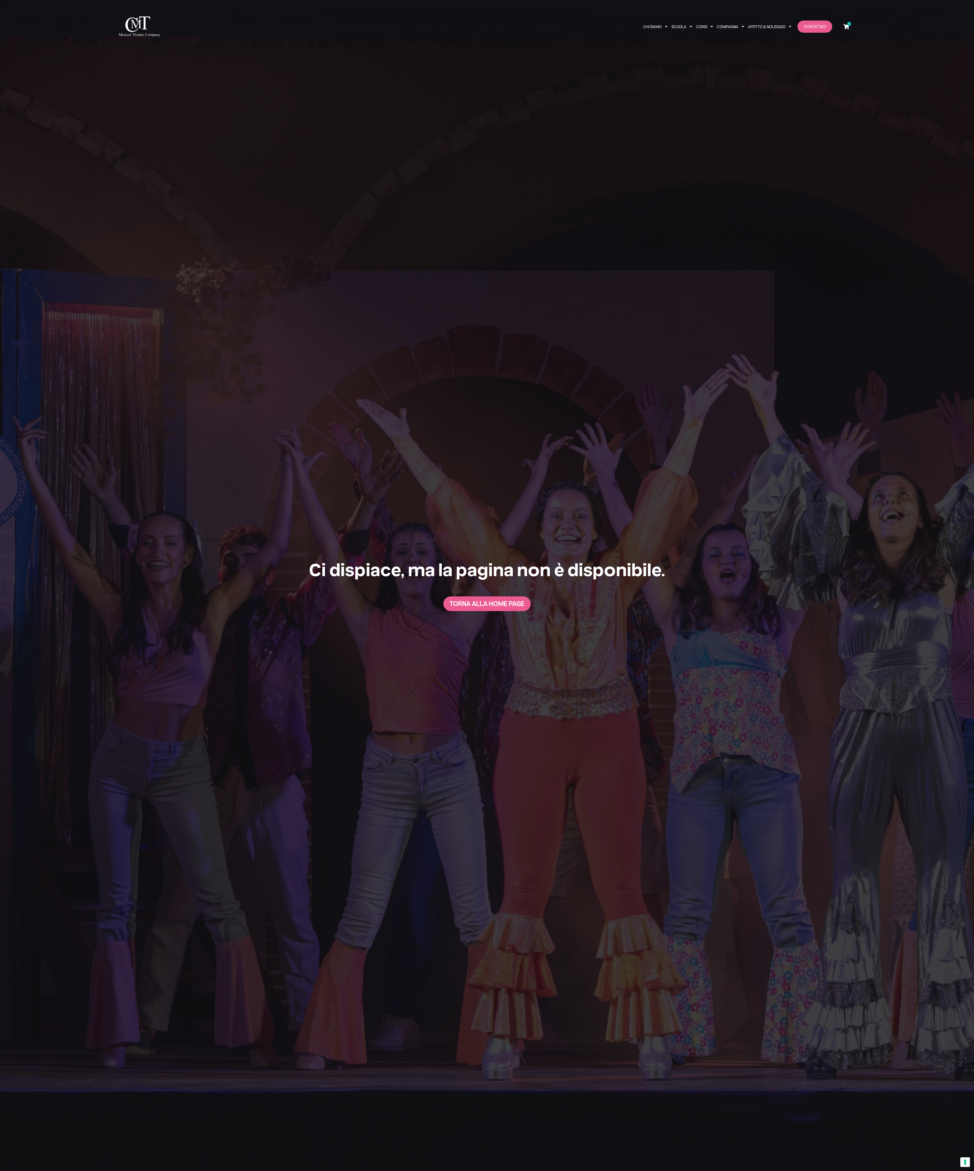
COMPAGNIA (727, 26)
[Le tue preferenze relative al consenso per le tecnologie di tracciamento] (965, 1162)
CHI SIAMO (652, 26)
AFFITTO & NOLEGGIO (767, 26)
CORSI (701, 26)
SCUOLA (678, 26)
